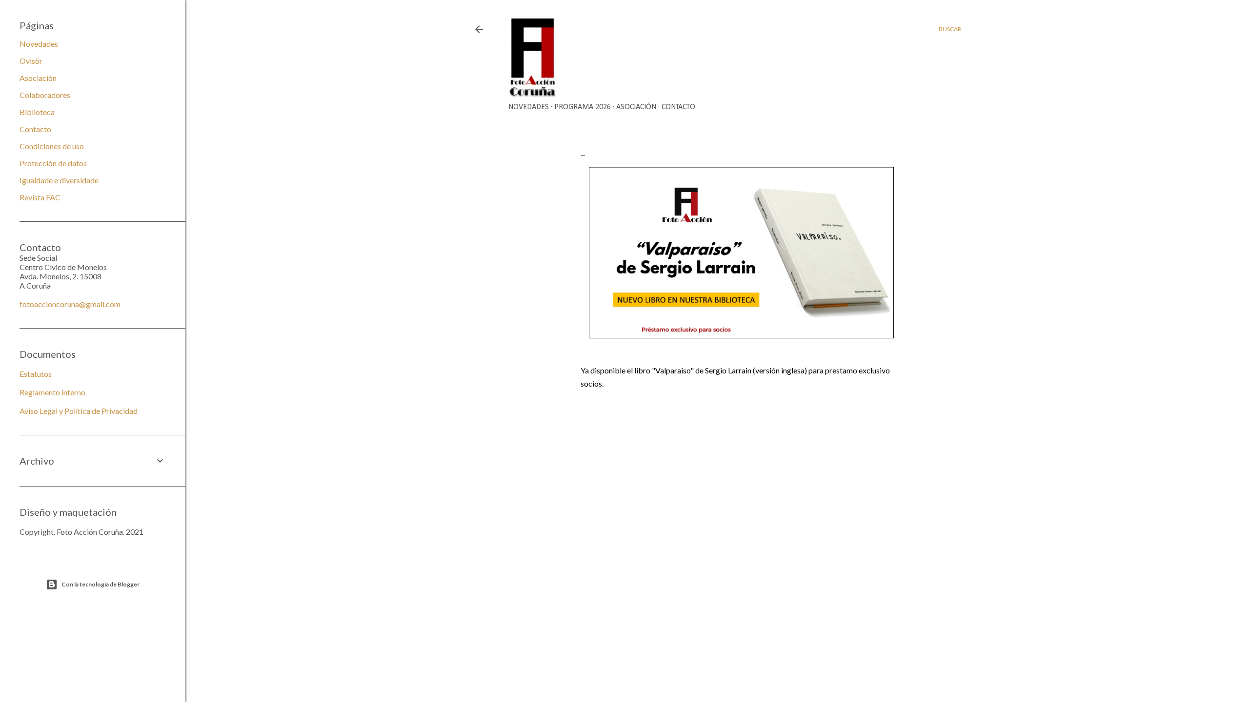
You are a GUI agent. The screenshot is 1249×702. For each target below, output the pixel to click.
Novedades (528, 107)
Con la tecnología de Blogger (100, 584)
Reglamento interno (52, 392)
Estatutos (36, 373)
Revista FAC (40, 197)
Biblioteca (37, 112)
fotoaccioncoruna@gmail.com (70, 304)
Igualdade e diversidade (59, 180)
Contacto (678, 107)
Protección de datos (53, 163)
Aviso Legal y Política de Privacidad (79, 410)
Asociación (636, 107)
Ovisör (31, 60)
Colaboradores (45, 94)
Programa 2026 (582, 107)
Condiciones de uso (52, 146)
